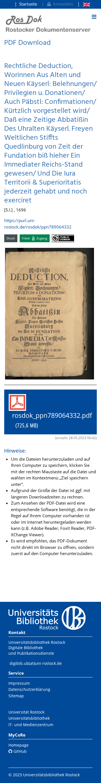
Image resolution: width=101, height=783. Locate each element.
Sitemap (16, 695)
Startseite (28, 4)
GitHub (19, 751)
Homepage (18, 745)
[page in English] (83, 4)
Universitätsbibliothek (29, 718)
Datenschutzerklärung (29, 689)
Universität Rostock (26, 712)
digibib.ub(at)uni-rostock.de (36, 663)
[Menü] (94, 16)
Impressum (19, 683)
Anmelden (62, 4)
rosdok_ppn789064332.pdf (50, 420)
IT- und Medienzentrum (30, 724)
